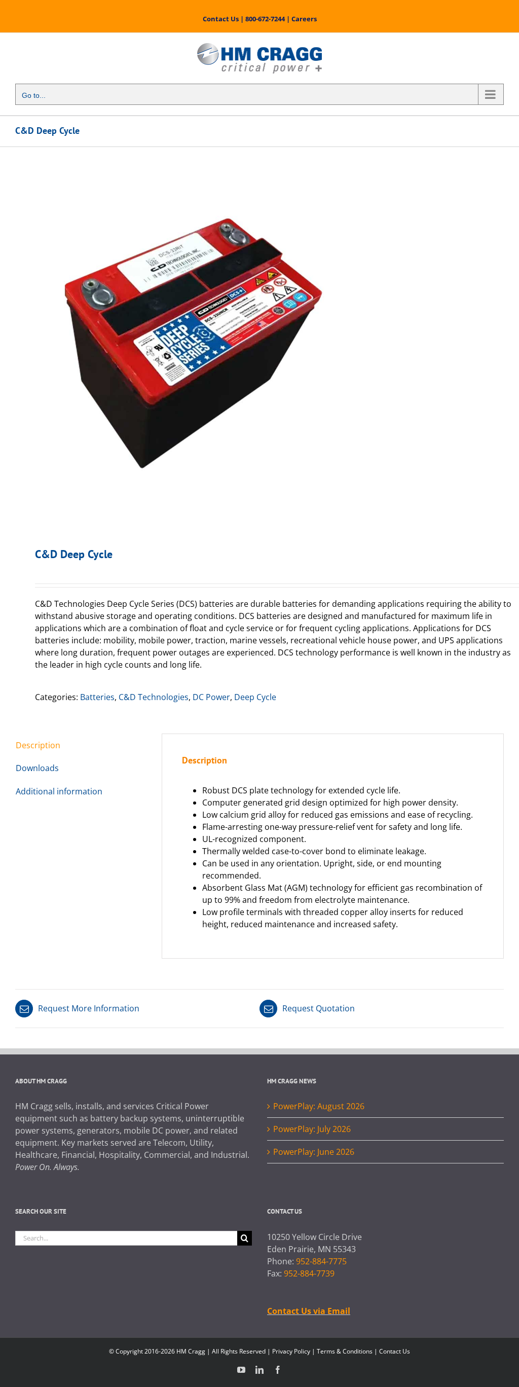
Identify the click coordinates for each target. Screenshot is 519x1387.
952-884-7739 (309, 1273)
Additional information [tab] (59, 791)
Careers (304, 18)
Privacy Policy (291, 1351)
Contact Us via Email (308, 1311)
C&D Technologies (154, 697)
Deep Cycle (255, 697)
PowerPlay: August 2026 (318, 1106)
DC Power (211, 697)
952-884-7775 (321, 1261)
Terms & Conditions (345, 1351)
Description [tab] (38, 745)
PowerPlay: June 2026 (313, 1151)
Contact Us (221, 18)
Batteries (97, 697)
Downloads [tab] (37, 768)
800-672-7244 (265, 18)
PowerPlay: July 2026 (312, 1129)
